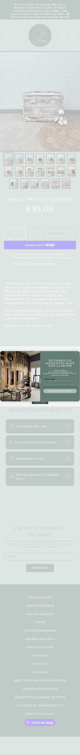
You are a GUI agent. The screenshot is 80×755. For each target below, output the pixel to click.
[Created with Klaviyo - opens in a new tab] (40, 402)
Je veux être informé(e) (60, 391)
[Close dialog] (78, 353)
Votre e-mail (50, 379)
